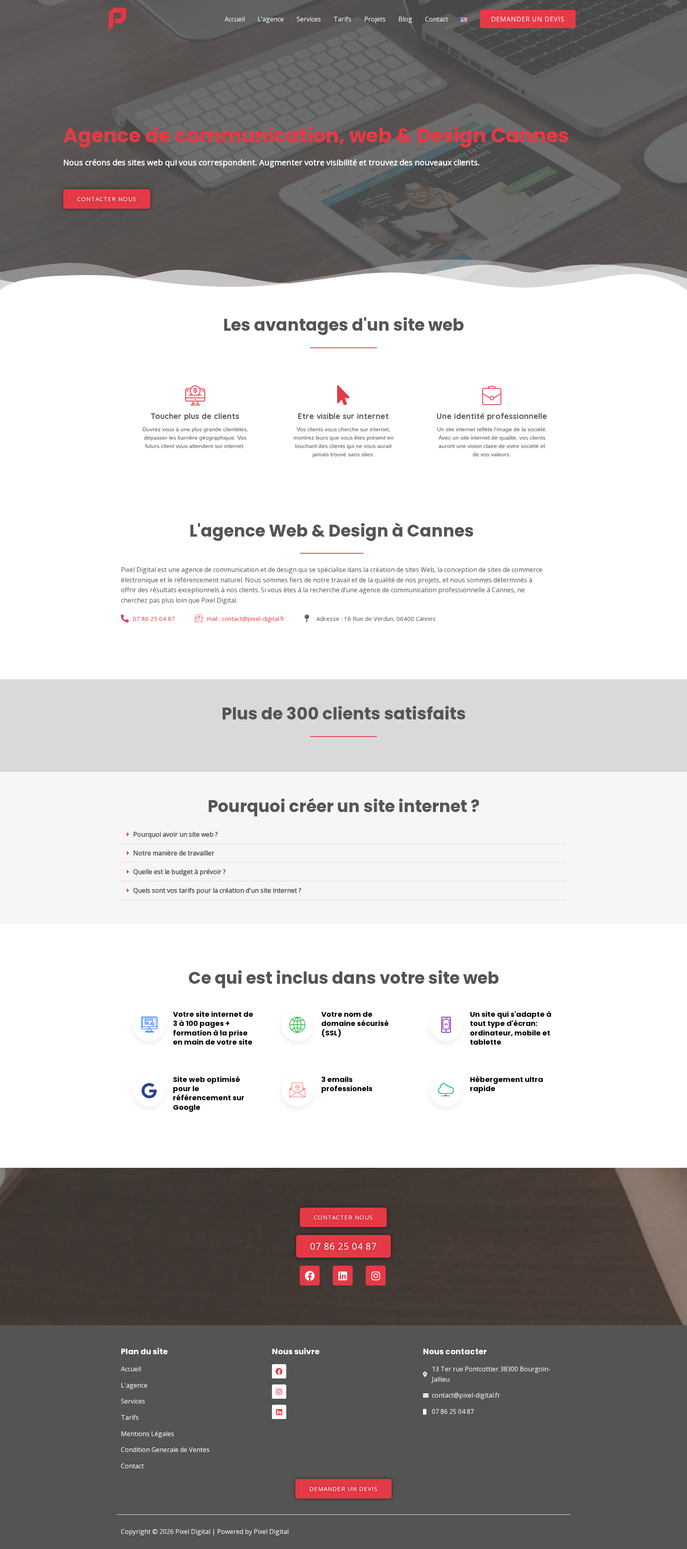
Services (309, 19)
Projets (375, 19)
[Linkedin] (279, 1412)
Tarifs (342, 19)
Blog (405, 19)
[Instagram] (279, 1391)
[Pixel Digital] (117, 18)
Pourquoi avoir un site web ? (175, 834)
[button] (528, 19)
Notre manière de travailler (173, 853)
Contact (436, 19)
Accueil (235, 19)
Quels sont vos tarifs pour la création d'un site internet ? (217, 890)
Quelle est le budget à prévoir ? (179, 871)
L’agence (271, 19)
